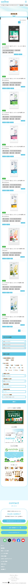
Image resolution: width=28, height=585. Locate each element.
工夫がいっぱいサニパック (6, 558)
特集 (14, 427)
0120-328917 (14, 513)
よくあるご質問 (4, 561)
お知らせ (2, 566)
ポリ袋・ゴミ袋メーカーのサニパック (9, 5)
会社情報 (2, 569)
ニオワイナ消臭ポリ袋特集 (14, 408)
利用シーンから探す (5, 550)
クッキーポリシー (14, 577)
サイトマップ (14, 580)
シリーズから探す (4, 553)
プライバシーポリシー (14, 575)
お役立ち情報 (3, 556)
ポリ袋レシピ (14, 465)
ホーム (2, 545)
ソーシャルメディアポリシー (14, 579)
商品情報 (21, 5)
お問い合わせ (3, 564)
